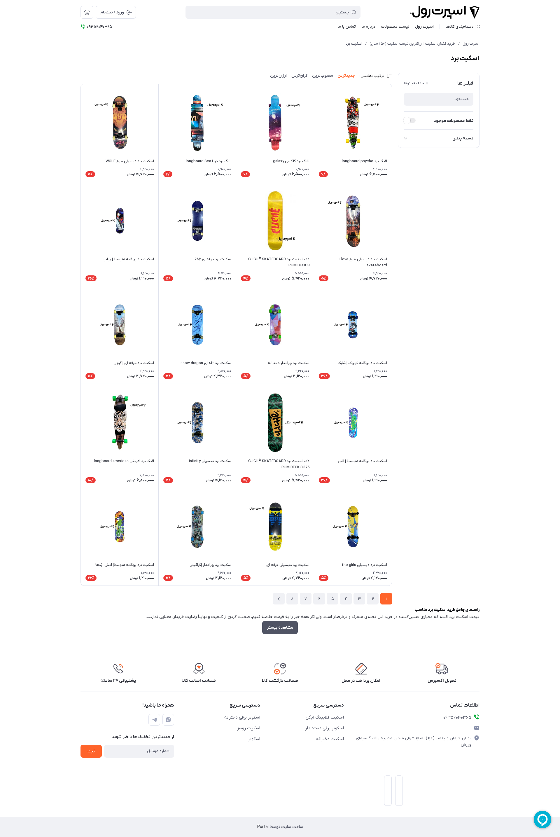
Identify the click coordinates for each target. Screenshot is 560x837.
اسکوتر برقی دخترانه (242, 717)
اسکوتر (254, 739)
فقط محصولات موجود (453, 121)
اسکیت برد (354, 43)
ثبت (91, 751)
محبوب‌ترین (322, 75)
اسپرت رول (471, 43)
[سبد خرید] (86, 12)
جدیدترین (346, 75)
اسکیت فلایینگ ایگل (325, 717)
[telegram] (154, 720)
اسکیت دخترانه (330, 739)
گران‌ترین (299, 75)
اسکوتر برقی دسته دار (324, 728)
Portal (263, 827)
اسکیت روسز (248, 728)
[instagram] (168, 720)
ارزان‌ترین (278, 75)
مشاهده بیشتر (280, 627)
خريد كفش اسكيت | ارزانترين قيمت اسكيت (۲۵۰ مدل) (412, 43)
